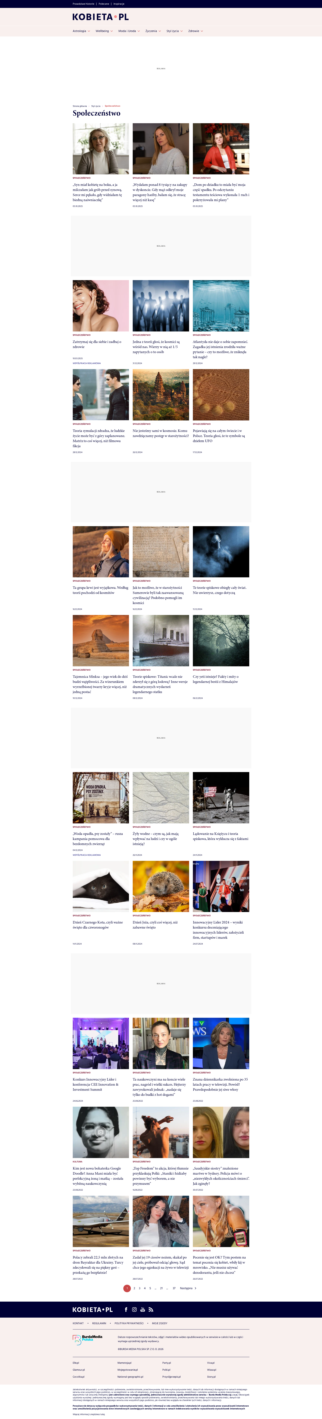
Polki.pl (166, 1370)
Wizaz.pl (211, 1370)
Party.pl (166, 1363)
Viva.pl (210, 1363)
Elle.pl (76, 1363)
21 (161, 1288)
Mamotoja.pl (124, 1363)
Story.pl (211, 1377)
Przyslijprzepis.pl (171, 1377)
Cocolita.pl (78, 1377)
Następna (186, 1288)
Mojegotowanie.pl (127, 1370)
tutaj (102, 1414)
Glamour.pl (79, 1370)
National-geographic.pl (130, 1377)
